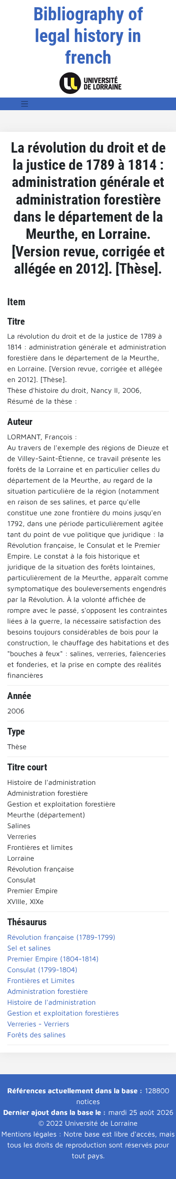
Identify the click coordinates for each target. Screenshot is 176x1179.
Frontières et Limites (40, 980)
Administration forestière (47, 991)
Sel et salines (29, 948)
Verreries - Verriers (38, 1024)
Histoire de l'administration (51, 1002)
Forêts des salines (36, 1034)
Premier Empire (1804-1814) (53, 959)
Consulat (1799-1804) (42, 969)
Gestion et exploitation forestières (63, 1013)
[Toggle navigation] (25, 104)
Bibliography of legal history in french (88, 36)
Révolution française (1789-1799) (61, 937)
